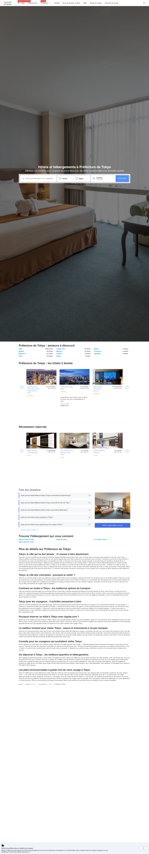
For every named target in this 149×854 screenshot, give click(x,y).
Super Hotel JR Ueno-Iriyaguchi (32, 451)
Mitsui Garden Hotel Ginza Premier (98, 389)
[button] (55, 495)
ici (30, 852)
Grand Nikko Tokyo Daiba (67, 388)
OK (143, 848)
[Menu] (144, 3)
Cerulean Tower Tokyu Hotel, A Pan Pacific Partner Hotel (33, 390)
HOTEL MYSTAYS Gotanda (99, 451)
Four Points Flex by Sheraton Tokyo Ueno (67, 452)
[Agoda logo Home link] (7, 3)
